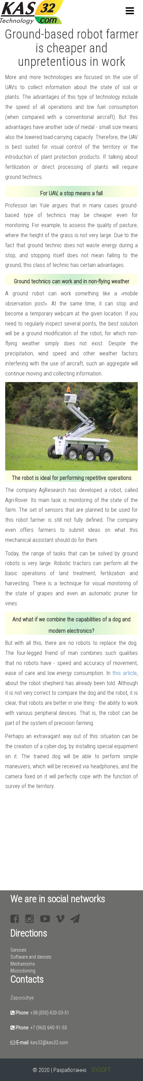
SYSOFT (101, 1069)
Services (18, 950)
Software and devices (30, 957)
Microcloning (22, 971)
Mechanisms (22, 964)
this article (124, 673)
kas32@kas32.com (49, 1042)
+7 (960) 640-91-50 (48, 1027)
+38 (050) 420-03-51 (49, 1012)
